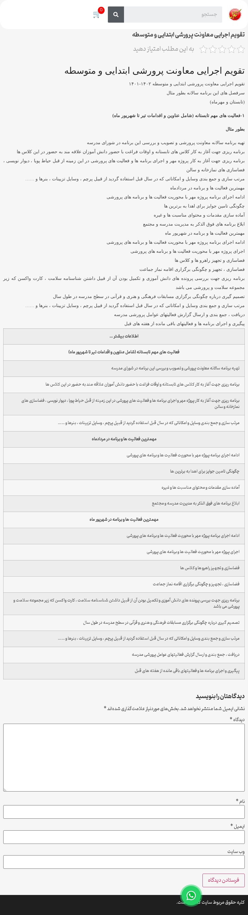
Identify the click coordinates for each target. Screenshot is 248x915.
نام (240, 802)
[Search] (116, 14)
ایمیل (237, 827)
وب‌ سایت (236, 852)
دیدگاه (237, 720)
